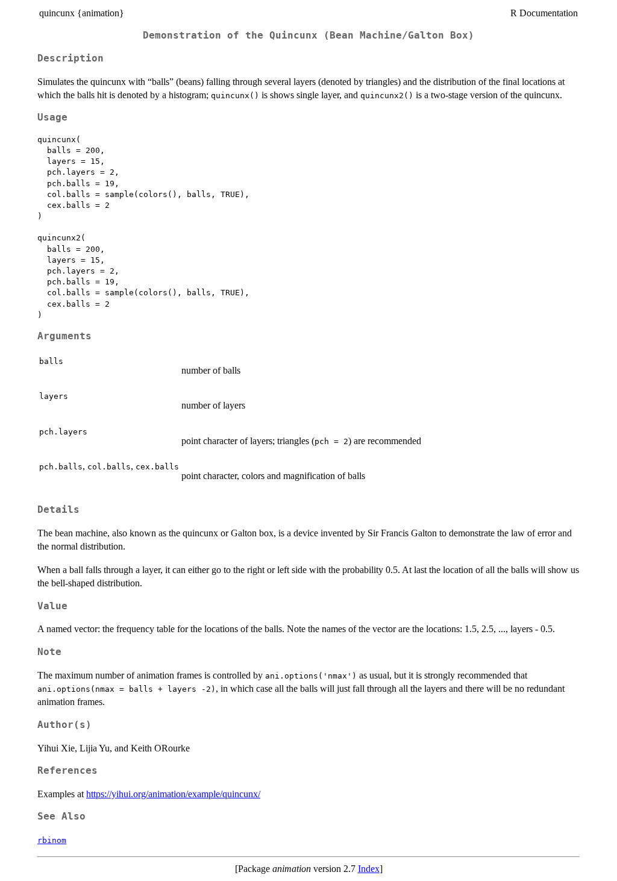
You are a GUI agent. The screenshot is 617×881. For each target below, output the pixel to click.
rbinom (51, 840)
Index (369, 869)
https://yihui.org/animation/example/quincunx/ (173, 794)
